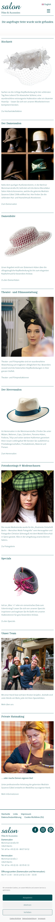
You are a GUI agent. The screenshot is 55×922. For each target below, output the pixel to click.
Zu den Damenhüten (10, 280)
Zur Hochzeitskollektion (11, 111)
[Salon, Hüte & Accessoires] (11, 12)
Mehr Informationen (10, 794)
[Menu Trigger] (49, 10)
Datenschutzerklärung (29, 918)
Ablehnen (27, 905)
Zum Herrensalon (9, 453)
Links (15, 814)
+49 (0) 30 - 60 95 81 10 (19, 865)
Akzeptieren (27, 897)
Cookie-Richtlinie (15, 918)
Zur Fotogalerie (8, 546)
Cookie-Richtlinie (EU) (34, 817)
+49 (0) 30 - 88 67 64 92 (19, 849)
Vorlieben (27, 912)
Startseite (5, 814)
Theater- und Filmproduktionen (15, 377)
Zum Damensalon (9, 204)
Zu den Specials (8, 621)
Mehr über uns (7, 704)
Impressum (41, 918)
